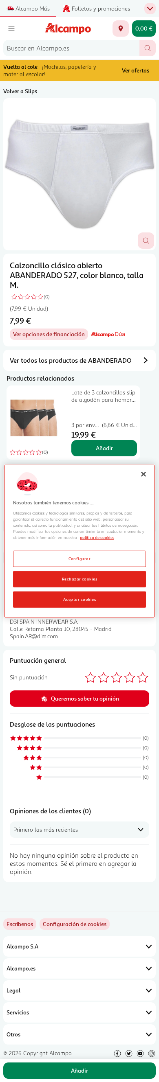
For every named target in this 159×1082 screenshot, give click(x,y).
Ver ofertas (135, 70)
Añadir (104, 448)
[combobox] (71, 48)
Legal (13, 990)
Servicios (18, 1012)
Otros (13, 1034)
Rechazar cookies (79, 578)
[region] (79, 541)
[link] (75, 924)
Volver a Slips (20, 91)
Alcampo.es (21, 968)
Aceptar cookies (79, 598)
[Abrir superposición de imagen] (146, 240)
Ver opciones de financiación (50, 335)
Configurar (79, 558)
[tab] (79, 174)
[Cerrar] (143, 474)
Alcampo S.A (22, 946)
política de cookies (97, 537)
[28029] (121, 28)
